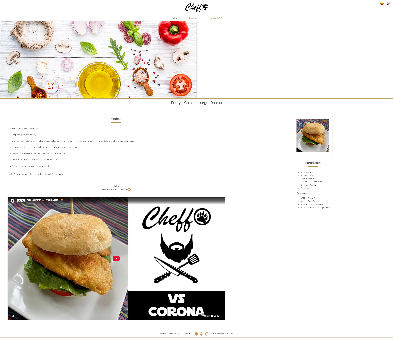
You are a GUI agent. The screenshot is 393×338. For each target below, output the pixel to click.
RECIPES (193, 18)
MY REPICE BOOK (214, 18)
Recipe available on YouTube (114, 189)
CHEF (175, 18)
